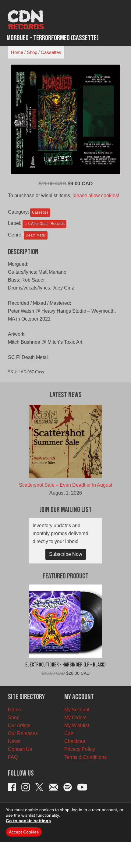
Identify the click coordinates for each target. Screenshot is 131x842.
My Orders (75, 717)
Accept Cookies (24, 832)
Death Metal (36, 235)
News (14, 741)
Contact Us (20, 749)
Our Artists (19, 725)
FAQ (13, 757)
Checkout (74, 741)
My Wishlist (76, 725)
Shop (32, 52)
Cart (68, 733)
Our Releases (23, 733)
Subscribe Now (65, 554)
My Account (76, 709)
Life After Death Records (44, 224)
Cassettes (51, 52)
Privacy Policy (79, 749)
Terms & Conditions (85, 757)
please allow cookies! (96, 195)
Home (17, 52)
